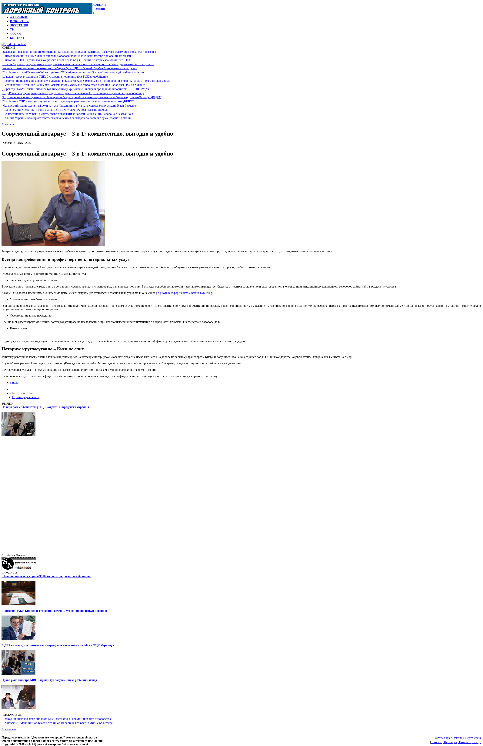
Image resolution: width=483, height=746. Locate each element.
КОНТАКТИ (18, 37)
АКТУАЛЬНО (19, 17)
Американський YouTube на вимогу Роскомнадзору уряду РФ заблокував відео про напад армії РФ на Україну (73, 84)
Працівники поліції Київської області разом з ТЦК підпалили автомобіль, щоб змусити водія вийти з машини (73, 72)
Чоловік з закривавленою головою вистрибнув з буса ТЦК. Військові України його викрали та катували (69, 68)
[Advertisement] (437, 8)
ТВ (12, 29)
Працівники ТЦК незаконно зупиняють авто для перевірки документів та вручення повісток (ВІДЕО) (68, 101)
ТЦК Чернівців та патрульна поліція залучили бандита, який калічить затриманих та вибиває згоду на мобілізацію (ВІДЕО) (82, 97)
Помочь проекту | (469, 742)
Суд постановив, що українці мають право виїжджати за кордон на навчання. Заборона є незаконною (67, 113)
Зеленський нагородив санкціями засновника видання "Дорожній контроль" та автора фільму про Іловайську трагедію (79, 51)
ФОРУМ (15, 33)
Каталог (436, 742)
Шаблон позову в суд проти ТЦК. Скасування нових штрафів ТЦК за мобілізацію (55, 76)
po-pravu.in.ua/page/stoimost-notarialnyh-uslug (184, 292)
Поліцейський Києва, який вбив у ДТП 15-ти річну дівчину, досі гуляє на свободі (55, 109)
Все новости (10, 124)
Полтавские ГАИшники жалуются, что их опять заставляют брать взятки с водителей (57, 723)
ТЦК (95, 12)
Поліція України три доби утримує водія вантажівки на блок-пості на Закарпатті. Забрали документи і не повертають (78, 64)
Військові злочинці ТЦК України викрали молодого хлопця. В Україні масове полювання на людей (66, 55)
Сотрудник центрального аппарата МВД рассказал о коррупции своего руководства (56, 718)
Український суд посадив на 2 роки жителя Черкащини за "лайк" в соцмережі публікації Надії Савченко (69, 105)
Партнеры (450, 742)
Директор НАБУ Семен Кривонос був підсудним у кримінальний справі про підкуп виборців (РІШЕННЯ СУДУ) (75, 89)
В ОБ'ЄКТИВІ (19, 21)
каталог (15, 382)
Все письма (9, 729)
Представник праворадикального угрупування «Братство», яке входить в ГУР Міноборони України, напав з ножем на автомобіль (86, 80)
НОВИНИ (99, 4)
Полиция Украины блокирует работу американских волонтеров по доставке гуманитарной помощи (67, 118)
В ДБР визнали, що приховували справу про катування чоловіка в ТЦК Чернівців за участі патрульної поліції (73, 93)
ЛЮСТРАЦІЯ (19, 25)
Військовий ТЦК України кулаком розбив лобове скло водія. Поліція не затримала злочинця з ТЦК (66, 60)
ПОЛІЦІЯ (98, 8)
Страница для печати (25, 397)
